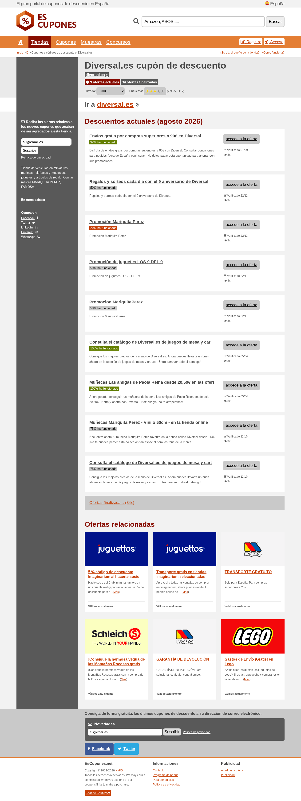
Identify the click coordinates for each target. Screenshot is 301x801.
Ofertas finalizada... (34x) (111, 502)
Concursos (118, 42)
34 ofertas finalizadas (139, 82)
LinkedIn (27, 227)
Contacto (158, 770)
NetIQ (119, 770)
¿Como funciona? (273, 52)
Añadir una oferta (232, 770)
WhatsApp (28, 237)
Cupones (66, 42)
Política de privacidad (36, 157)
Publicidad (228, 775)
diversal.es (95, 75)
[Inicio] (19, 42)
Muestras (91, 42)
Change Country (96, 793)
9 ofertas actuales (104, 82)
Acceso (276, 41)
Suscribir (29, 150)
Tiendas (40, 42)
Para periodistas (163, 780)
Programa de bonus (165, 775)
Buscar (275, 21)
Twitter (25, 222)
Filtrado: (90, 91)
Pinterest (27, 232)
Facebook (28, 218)
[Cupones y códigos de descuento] (46, 30)
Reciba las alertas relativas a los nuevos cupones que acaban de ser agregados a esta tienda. (47, 126)
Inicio (19, 52)
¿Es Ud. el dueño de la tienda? (239, 52)
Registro (253, 41)
